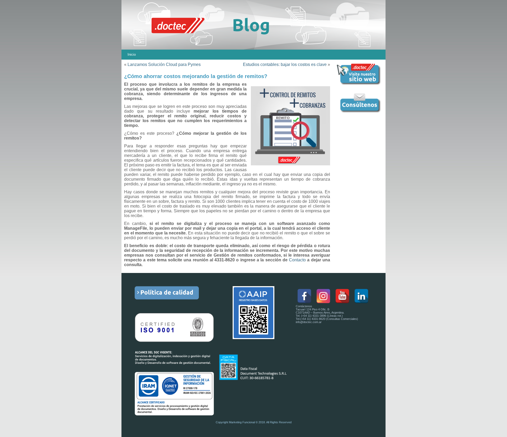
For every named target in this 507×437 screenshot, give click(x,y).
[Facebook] (304, 296)
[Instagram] (323, 296)
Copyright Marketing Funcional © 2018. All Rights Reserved (254, 422)
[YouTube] (342, 296)
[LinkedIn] (361, 296)
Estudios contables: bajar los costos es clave (285, 64)
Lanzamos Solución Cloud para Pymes (164, 64)
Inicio (132, 54)
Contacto (297, 260)
